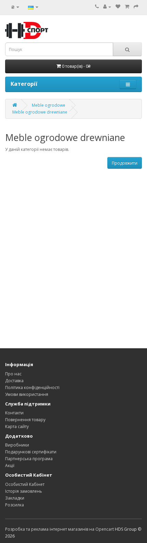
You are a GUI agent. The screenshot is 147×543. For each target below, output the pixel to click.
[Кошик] (127, 7)
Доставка (14, 381)
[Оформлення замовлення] (136, 7)
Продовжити (124, 163)
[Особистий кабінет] (107, 7)
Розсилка (14, 505)
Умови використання (26, 394)
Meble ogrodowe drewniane (39, 112)
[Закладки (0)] (118, 7)
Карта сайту (17, 426)
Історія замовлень (23, 491)
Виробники (17, 445)
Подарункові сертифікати (30, 452)
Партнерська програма (29, 459)
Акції (9, 465)
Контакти (14, 413)
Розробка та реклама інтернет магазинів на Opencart (59, 529)
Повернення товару (25, 420)
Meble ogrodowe (48, 105)
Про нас (13, 374)
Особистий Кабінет (24, 484)
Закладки (14, 498)
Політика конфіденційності (32, 387)
